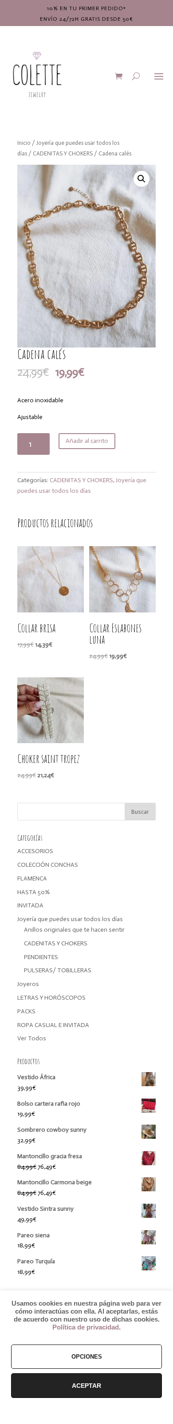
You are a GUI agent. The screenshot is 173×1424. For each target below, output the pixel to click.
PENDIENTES (41, 957)
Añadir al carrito (87, 441)
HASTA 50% (33, 892)
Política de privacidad (85, 1327)
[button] (141, 179)
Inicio (24, 143)
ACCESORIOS (35, 851)
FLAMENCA (32, 878)
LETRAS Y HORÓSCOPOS (51, 997)
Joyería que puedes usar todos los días (70, 919)
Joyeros (28, 984)
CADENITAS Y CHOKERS (63, 153)
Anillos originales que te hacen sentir (74, 929)
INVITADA (30, 905)
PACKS (26, 1011)
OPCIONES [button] (86, 1356)
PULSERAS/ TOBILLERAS (57, 970)
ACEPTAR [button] (86, 1385)
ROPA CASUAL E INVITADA (53, 1025)
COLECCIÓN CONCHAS (47, 865)
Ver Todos (31, 1038)
